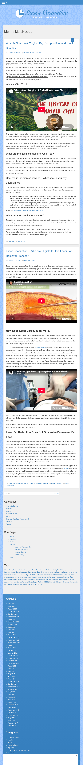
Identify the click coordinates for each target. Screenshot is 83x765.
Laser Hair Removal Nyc (22, 547)
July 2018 (11, 692)
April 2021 (11, 676)
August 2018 (12, 689)
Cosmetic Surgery (12, 506)
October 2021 (13, 661)
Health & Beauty (35, 53)
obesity (6, 582)
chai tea (11, 242)
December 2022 (13, 637)
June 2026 (11, 604)
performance (24, 582)
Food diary (56, 572)
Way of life (31, 584)
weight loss (38, 584)
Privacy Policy (19, 555)
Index (12, 542)
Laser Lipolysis (56, 483)
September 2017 (14, 715)
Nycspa (12, 544)
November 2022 (13, 640)
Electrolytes (40, 572)
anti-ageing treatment (29, 570)
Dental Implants (21, 572)
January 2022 (13, 653)
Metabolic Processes (34, 579)
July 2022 (11, 645)
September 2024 (14, 617)
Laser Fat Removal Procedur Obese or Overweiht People (28, 483)
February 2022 (13, 650)
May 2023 (11, 632)
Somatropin (66, 582)
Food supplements (66, 572)
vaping (25, 584)
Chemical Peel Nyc (20, 552)
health (19, 574)
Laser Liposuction (43, 577)
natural (66, 468)
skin (46, 581)
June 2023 (11, 630)
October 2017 (13, 712)
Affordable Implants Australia (13, 570)
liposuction (52, 577)
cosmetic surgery (40, 347)
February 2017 (13, 723)
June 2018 (11, 694)
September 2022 (14, 642)
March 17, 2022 (14, 260)
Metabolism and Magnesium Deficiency (53, 579)
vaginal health (18, 584)
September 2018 (14, 687)
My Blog (9, 516)
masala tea (21, 242)
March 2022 (12, 648)
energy (47, 572)
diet (27, 572)
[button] (4, 2)
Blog (11, 557)
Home (12, 536)
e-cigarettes (33, 572)
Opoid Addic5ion (15, 582)
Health (26, 53)
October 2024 (13, 614)
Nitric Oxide (70, 579)
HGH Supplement (37, 575)
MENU (8, 3)
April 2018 (11, 699)
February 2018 (13, 705)
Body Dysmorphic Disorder (44, 570)
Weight (8, 524)
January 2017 (13, 725)
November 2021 (13, 658)
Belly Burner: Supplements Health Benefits (28, 210)
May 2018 (11, 697)
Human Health (58, 575)
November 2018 (13, 681)
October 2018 (13, 684)
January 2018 (13, 707)
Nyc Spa (13, 539)
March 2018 (12, 702)
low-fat (67, 577)
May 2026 (11, 606)
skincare (51, 581)
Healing (9, 508)
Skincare (9, 521)
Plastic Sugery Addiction (36, 582)
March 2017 (12, 720)
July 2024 (11, 619)
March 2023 (12, 635)
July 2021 (11, 668)
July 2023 (11, 627)
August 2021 (12, 666)
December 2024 (13, 611)
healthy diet (27, 574)
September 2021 (14, 663)
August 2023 (12, 624)
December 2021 (13, 655)
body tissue (66, 570)
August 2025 (12, 609)
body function (58, 570)
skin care (59, 582)
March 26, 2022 (14, 53)
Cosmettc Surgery (10, 572)
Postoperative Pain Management (17, 519)
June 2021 (11, 671)
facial (51, 572)
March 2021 (12, 679)
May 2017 (11, 718)
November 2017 (13, 710)
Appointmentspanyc (21, 549)
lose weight (61, 577)
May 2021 (11, 674)
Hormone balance (48, 575)
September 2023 (14, 622)
